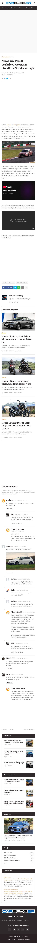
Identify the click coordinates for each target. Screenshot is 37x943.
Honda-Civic (11, 282)
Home (4, 8)
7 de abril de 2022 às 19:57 (20, 546)
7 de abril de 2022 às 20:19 (22, 590)
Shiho (13, 590)
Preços (21, 8)
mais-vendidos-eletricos (18, 858)
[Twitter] (7, 79)
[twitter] (15, 302)
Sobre (14, 939)
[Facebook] (4, 79)
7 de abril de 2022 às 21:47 (17, 674)
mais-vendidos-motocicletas (18, 860)
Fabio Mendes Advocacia (11, 890)
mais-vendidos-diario (18, 855)
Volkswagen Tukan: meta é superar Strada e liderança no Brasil (14, 780)
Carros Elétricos (31, 8)
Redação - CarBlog (16, 295)
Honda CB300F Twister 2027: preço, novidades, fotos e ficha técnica (16, 425)
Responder (9, 508)
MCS (12, 514)
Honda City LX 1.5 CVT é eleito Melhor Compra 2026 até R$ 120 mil (17, 339)
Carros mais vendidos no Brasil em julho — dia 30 (14, 791)
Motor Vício (7, 877)
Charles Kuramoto (17, 529)
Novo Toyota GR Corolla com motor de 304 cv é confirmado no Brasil (14, 763)
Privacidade (20, 939)
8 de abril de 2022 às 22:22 (18, 531)
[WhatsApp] (18, 287)
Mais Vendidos (12, 8)
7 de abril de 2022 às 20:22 (22, 658)
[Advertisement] (18, 31)
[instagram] (10, 302)
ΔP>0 (18, 863)
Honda (12, 57)
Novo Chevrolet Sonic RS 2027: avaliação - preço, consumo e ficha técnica (18, 837)
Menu (2, 3)
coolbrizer (10, 500)
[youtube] (17, 302)
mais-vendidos (18, 852)
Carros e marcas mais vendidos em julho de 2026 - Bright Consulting (14, 802)
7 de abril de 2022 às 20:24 (24, 601)
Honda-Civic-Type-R (22, 282)
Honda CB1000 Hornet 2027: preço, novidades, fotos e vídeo (16, 382)
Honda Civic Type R (13, 125)
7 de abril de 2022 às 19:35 (20, 500)
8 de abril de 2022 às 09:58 (29, 612)
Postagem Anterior (8, 729)
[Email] (10, 79)
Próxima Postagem (29, 729)
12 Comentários (7, 75)
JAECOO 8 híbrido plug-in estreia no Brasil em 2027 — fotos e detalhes (13, 752)
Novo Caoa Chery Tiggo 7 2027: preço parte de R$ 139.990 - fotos (13, 741)
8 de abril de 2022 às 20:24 (21, 514)
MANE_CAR (10, 658)
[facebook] (12, 302)
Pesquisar (34, 3)
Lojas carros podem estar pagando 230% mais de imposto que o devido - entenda (18, 892)
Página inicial (6, 57)
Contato (27, 939)
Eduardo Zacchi (16, 612)
